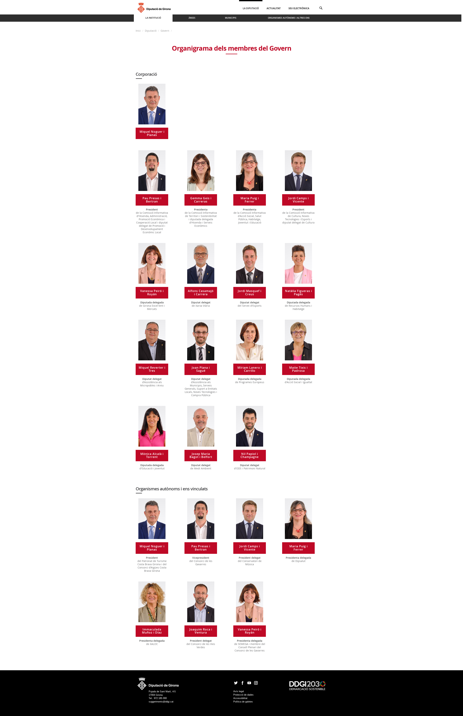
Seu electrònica (298, 8)
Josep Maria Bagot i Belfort (201, 455)
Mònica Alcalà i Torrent (151, 455)
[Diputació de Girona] (154, 7)
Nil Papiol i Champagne (250, 455)
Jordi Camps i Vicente (298, 199)
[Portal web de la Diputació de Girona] (158, 682)
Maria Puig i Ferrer (250, 199)
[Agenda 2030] (307, 685)
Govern (165, 30)
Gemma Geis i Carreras (200, 199)
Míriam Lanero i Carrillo (249, 369)
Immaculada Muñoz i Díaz (152, 631)
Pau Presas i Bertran (152, 199)
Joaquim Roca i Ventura (200, 631)
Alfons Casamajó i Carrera (201, 292)
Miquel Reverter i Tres (152, 369)
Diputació (150, 30)
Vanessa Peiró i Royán (152, 292)
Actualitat (274, 8)
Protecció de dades (243, 694)
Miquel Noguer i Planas (152, 133)
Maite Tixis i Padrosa (298, 369)
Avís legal (238, 691)
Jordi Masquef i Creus (249, 292)
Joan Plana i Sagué (201, 369)
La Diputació (251, 8)
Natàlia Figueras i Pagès (298, 292)
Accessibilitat (240, 698)
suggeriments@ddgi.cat (161, 701)
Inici (138, 30)
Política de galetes (243, 701)
